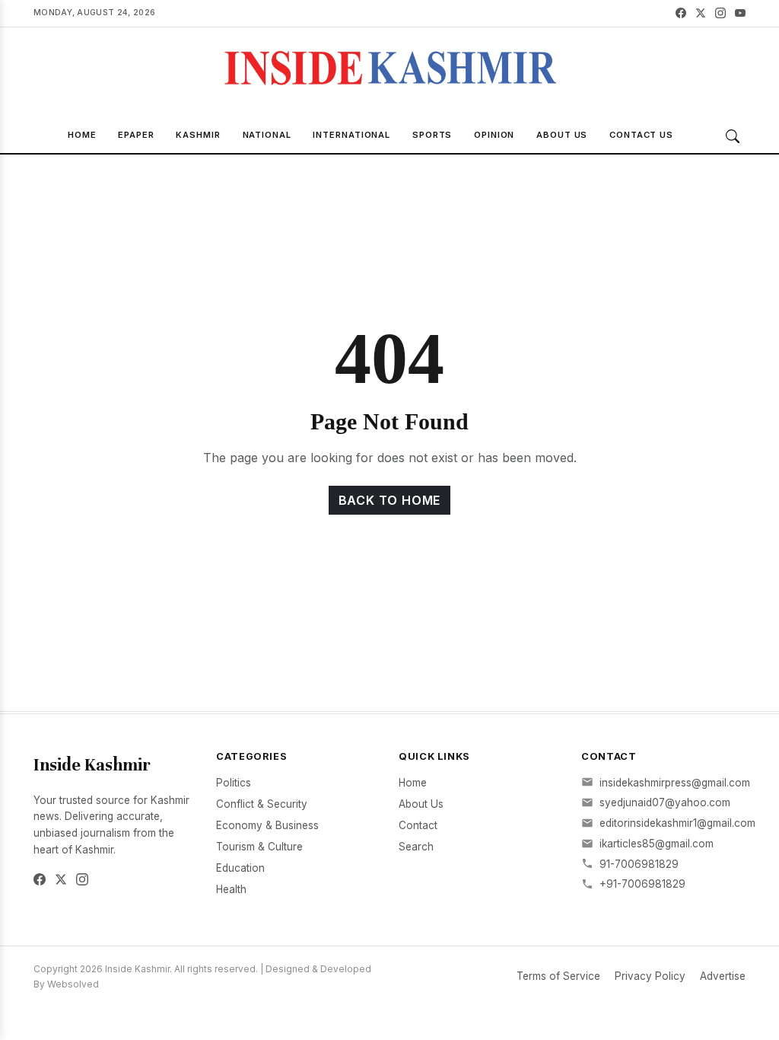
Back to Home (390, 500)
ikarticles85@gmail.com (656, 843)
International (351, 134)
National (267, 134)
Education (240, 868)
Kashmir (198, 134)
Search (416, 847)
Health (231, 889)
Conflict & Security (261, 804)
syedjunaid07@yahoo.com (664, 802)
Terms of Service (558, 976)
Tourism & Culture (259, 847)
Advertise (723, 976)
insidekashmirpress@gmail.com (674, 783)
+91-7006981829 (642, 884)
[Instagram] (720, 13)
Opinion (494, 134)
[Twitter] (700, 13)
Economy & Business (267, 825)
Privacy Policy (650, 976)
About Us (561, 134)
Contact (418, 825)
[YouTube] (740, 13)
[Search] (733, 136)
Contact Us (641, 134)
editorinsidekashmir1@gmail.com (677, 823)
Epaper (136, 134)
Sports (432, 134)
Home (82, 134)
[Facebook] (681, 13)
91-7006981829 (639, 864)
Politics (233, 783)
